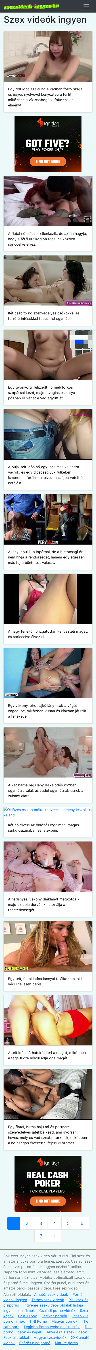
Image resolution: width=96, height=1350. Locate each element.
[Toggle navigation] (86, 6)
